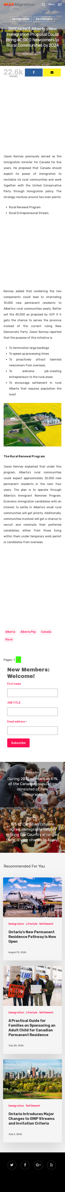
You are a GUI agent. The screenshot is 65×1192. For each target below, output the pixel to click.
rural (8, 639)
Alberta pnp (28, 631)
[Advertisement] (32, 119)
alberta (10, 631)
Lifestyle (31, 923)
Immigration (20, 19)
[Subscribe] (52, 72)
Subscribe (18, 743)
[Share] (34, 72)
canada (46, 631)
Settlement (44, 19)
